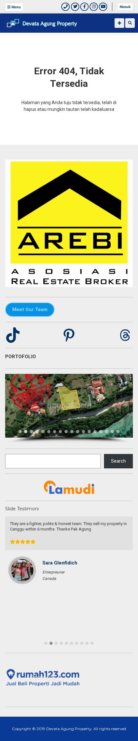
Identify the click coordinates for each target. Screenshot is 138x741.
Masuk (125, 7)
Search (118, 461)
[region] (69, 408)
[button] (12, 405)
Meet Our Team (29, 309)
